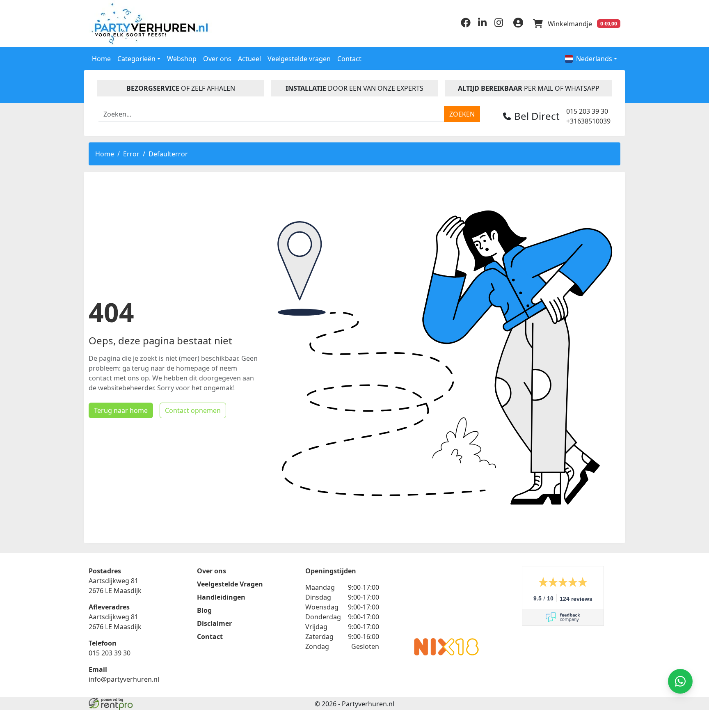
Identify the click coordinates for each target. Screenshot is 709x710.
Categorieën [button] (136, 58)
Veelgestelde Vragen (230, 584)
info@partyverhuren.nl (124, 679)
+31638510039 (588, 121)
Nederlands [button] (594, 58)
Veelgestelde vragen (299, 58)
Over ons (217, 58)
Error (131, 153)
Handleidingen (221, 597)
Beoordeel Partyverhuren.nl (446, 599)
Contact (349, 58)
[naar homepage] (151, 23)
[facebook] (466, 25)
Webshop (182, 58)
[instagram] (498, 25)
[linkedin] (482, 25)
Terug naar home (121, 410)
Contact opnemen (193, 410)
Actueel (249, 58)
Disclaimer (214, 623)
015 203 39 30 (587, 111)
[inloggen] (518, 24)
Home (101, 58)
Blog (204, 610)
